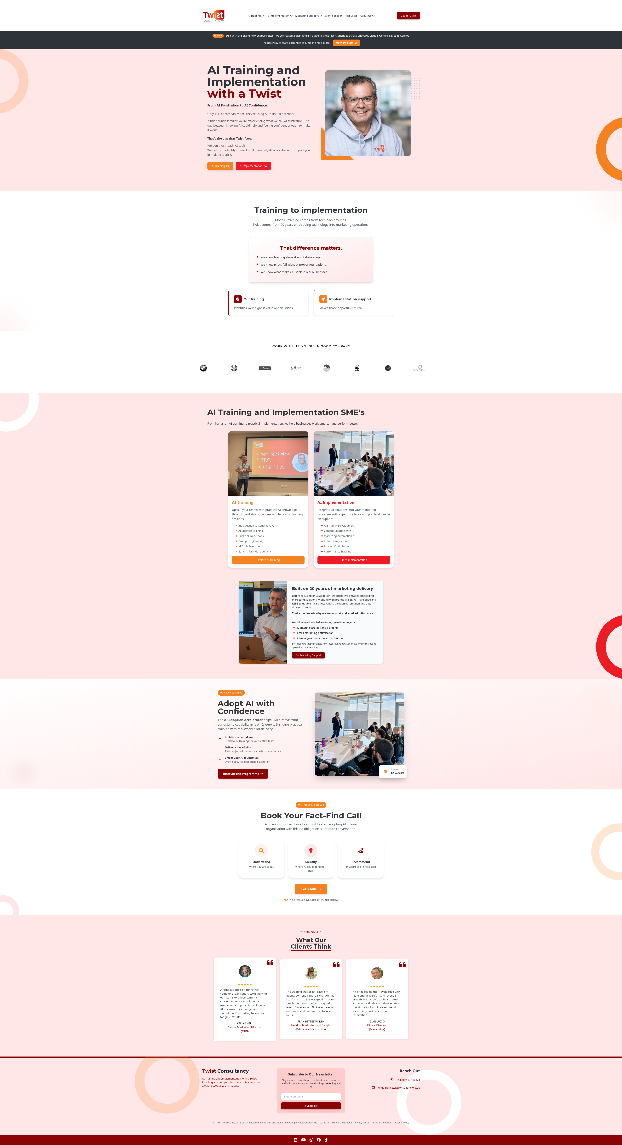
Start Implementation (354, 560)
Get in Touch (408, 15)
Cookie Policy (402, 1122)
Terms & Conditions (382, 1122)
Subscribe (311, 1106)
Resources (351, 16)
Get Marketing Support (308, 655)
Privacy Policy (361, 1122)
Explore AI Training (268, 560)
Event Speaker (333, 16)
